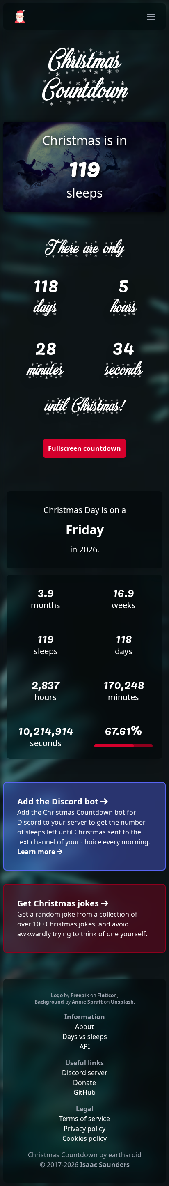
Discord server (84, 1072)
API (85, 1046)
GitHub (84, 1092)
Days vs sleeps (84, 1036)
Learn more (37, 851)
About (84, 1026)
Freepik (80, 995)
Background (49, 1001)
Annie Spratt (87, 1001)
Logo (57, 995)
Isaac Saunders (105, 1164)
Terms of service (84, 1118)
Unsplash (122, 1001)
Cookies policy (84, 1138)
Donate (84, 1082)
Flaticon (107, 995)
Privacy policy (84, 1128)
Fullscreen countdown (84, 448)
